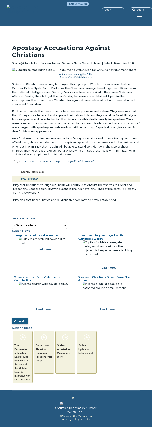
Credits (85, 419)
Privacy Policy (70, 419)
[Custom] (85, 398)
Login (108, 9)
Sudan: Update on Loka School (85, 349)
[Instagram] (79, 398)
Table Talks (78, 4)
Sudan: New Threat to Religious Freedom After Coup (44, 353)
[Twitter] (73, 398)
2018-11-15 (45, 161)
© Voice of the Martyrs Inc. (76, 416)
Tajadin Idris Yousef (80, 161)
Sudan (29, 161)
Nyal (59, 161)
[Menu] (139, 16)
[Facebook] (67, 398)
